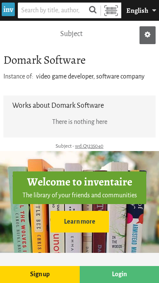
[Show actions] (147, 35)
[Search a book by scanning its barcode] (111, 10)
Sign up (40, 274)
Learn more (79, 222)
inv (8, 9)
